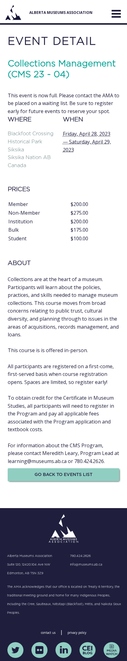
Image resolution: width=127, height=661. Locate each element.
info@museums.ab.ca (86, 564)
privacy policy (77, 632)
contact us (48, 632)
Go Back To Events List (63, 475)
